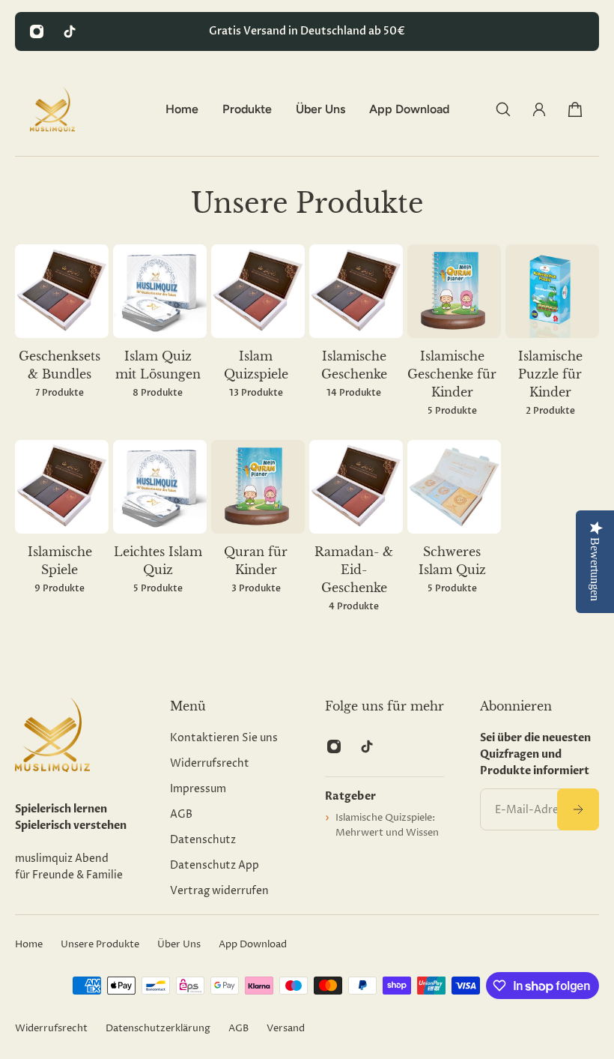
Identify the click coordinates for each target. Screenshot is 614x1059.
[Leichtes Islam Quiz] (160, 526)
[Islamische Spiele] (62, 526)
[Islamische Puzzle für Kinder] (552, 339)
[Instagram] (36, 31)
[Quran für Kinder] (258, 526)
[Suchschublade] (503, 109)
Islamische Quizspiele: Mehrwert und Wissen (387, 825)
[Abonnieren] (578, 809)
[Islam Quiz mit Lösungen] (160, 330)
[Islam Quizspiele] (258, 330)
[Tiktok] (69, 31)
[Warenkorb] (575, 109)
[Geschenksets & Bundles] (62, 330)
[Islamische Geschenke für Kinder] (454, 339)
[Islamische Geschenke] (356, 330)
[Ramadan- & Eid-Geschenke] (356, 535)
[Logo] (52, 109)
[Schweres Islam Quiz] (454, 526)
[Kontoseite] (539, 109)
